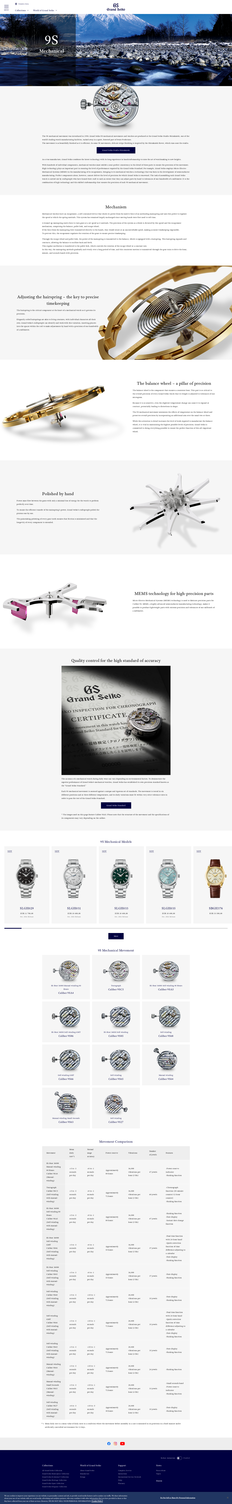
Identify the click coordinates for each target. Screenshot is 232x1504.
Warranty (121, 1483)
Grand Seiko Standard (116, 805)
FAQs (120, 1480)
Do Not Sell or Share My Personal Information (177, 1498)
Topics (158, 1474)
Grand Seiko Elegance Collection (54, 1487)
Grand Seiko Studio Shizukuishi (116, 150)
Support (122, 1465)
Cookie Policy (97, 1501)
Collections (20, 10)
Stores (159, 1481)
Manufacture (84, 1474)
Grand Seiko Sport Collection (53, 1483)
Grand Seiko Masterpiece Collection (55, 1474)
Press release (161, 1470)
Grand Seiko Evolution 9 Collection (55, 1477)
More (116, 936)
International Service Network (129, 1477)
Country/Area (23, 4)
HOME (44, 16)
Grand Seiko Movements (66, 16)
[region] (116, 1498)
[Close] (228, 1498)
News (159, 1465)
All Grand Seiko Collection (52, 1470)
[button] (3, 886)
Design (82, 1477)
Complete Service (125, 1470)
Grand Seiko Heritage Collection (54, 1480)
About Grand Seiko (87, 1470)
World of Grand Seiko (44, 10)
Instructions (122, 1474)
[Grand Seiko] (116, 7)
